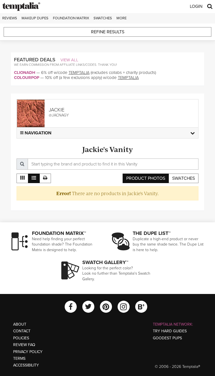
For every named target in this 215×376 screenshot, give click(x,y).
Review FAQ (24, 344)
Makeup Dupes (35, 18)
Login (196, 6)
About (19, 324)
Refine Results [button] (107, 32)
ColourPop (26, 77)
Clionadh (24, 72)
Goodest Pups (167, 338)
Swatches (103, 18)
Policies (21, 338)
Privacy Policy (28, 351)
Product (145, 178)
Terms (19, 358)
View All (69, 59)
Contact (22, 331)
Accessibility (26, 365)
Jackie (56, 110)
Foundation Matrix (71, 18)
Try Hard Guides (170, 331)
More (121, 18)
